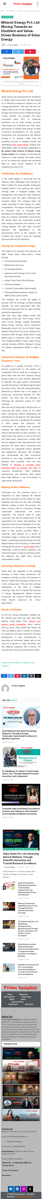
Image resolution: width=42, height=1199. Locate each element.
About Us (6, 1163)
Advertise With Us (23, 1163)
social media (29, 547)
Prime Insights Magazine (11, 1019)
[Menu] (4, 3)
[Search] (37, 3)
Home (2, 11)
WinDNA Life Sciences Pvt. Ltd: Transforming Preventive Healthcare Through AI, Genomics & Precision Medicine (28, 969)
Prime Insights (13, 45)
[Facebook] (11, 1189)
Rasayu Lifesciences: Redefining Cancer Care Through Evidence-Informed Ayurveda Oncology (27, 908)
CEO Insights (11, 11)
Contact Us (7, 1129)
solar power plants (20, 145)
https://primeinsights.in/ (25, 1197)
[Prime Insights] (21, 3)
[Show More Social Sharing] (38, 51)
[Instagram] (24, 1189)
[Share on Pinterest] (30, 51)
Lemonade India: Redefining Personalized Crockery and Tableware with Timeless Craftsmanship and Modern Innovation (21, 811)
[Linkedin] (17, 1189)
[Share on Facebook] (6, 51)
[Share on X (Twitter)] (18, 51)
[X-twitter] (30, 1189)
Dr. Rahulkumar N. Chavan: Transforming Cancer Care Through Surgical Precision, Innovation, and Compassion (20, 773)
